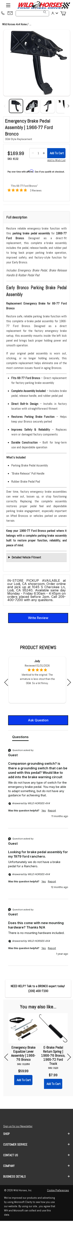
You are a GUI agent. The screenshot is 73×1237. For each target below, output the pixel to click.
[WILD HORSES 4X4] (43, 5)
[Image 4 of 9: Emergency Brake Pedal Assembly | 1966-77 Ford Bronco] (63, 106)
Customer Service (15, 1144)
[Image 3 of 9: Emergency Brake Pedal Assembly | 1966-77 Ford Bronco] (48, 106)
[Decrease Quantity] (33, 153)
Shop (6, 1134)
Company (9, 1166)
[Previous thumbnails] (5, 106)
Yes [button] (43, 810)
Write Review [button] (38, 618)
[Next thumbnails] (68, 106)
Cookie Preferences (58, 1190)
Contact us (10, 1155)
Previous (7, 682)
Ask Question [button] (38, 720)
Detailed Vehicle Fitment (26, 557)
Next (67, 682)
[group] (38, 788)
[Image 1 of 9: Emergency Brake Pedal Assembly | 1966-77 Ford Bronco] (16, 106)
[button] (36, 63)
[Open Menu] (8, 5)
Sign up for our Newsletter (17, 1126)
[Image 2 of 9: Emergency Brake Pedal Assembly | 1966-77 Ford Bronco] (32, 106)
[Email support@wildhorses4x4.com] (10, 13)
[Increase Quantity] (44, 153)
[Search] (45, 12)
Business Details (14, 1176)
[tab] (20, 738)
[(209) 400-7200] (3, 13)
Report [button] (52, 810)
